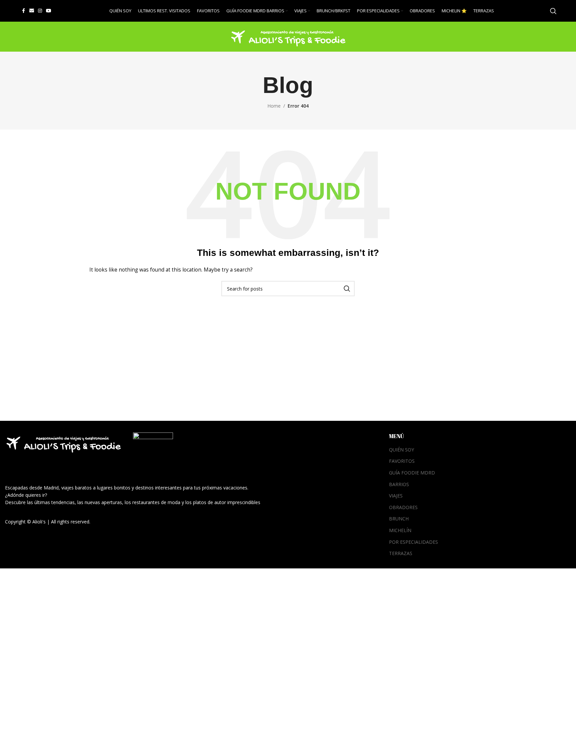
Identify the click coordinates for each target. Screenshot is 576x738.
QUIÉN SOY (401, 449)
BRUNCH (399, 518)
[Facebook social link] (23, 10)
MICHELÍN (400, 530)
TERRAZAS (400, 553)
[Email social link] (31, 10)
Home (274, 106)
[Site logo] (288, 36)
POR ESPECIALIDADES (413, 542)
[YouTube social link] (48, 10)
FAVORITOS (402, 461)
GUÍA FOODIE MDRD (412, 472)
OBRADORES (403, 507)
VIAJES (396, 495)
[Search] (553, 11)
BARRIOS (399, 484)
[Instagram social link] (40, 10)
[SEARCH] (347, 288)
